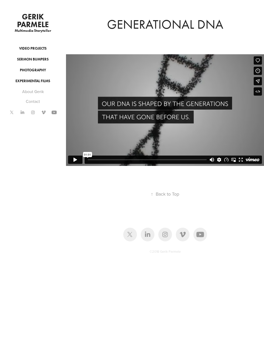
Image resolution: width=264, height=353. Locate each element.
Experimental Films (32, 81)
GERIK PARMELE (33, 20)
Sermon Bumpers (33, 59)
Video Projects (33, 48)
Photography (33, 70)
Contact (33, 101)
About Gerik (33, 91)
